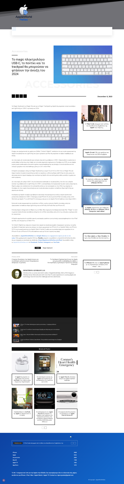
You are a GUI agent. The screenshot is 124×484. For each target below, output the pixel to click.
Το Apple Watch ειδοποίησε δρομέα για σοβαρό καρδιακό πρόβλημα (67, 378)
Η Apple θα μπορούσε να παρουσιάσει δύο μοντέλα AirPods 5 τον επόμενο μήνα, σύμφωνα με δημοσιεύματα (22, 379)
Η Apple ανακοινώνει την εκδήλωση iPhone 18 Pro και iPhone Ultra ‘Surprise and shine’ (97, 209)
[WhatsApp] (25, 96)
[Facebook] (99, 13)
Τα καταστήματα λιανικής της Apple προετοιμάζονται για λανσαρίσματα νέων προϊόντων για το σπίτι (44, 379)
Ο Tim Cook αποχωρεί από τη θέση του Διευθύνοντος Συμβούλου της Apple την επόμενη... (96, 125)
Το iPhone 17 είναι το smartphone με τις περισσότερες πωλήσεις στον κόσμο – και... (96, 264)
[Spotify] (105, 13)
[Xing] (31, 279)
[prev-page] (43, 428)
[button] (14, 29)
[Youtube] (111, 13)
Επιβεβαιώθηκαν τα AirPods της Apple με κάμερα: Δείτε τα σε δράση (22, 413)
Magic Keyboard (47, 248)
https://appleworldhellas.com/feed (50, 240)
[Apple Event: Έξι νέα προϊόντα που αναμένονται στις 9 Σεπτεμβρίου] (96, 143)
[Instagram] (102, 13)
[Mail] (26, 279)
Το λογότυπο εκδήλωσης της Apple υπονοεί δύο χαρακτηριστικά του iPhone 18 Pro (97, 181)
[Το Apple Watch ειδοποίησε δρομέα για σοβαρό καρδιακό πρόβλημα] (67, 363)
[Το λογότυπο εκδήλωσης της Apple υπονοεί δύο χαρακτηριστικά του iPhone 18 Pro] (96, 169)
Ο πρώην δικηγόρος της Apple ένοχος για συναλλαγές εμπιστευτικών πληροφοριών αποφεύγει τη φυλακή (25, 260)
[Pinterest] (21, 96)
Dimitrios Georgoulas (34, 270)
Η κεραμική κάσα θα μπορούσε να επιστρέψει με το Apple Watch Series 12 (67, 413)
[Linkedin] (24, 279)
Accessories (20, 51)
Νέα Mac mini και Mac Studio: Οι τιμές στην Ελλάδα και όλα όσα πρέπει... (96, 237)
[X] (108, 13)
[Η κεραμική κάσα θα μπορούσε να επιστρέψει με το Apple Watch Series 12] (67, 398)
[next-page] (46, 428)
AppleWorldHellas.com (21, 242)
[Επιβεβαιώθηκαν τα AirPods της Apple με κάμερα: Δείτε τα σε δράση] (22, 398)
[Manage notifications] (3, 480)
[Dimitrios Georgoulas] (17, 274)
